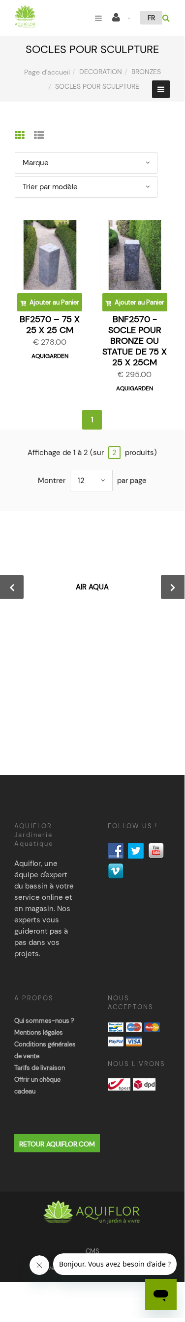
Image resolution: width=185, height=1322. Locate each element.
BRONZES (146, 71)
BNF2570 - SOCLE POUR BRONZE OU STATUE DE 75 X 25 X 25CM (134, 340)
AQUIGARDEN (49, 356)
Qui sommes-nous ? (44, 1021)
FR (151, 17)
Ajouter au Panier (53, 302)
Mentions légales (38, 1032)
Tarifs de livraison (39, 1068)
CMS (92, 1251)
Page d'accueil (47, 72)
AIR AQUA (92, 587)
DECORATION (100, 71)
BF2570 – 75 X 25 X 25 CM (50, 324)
